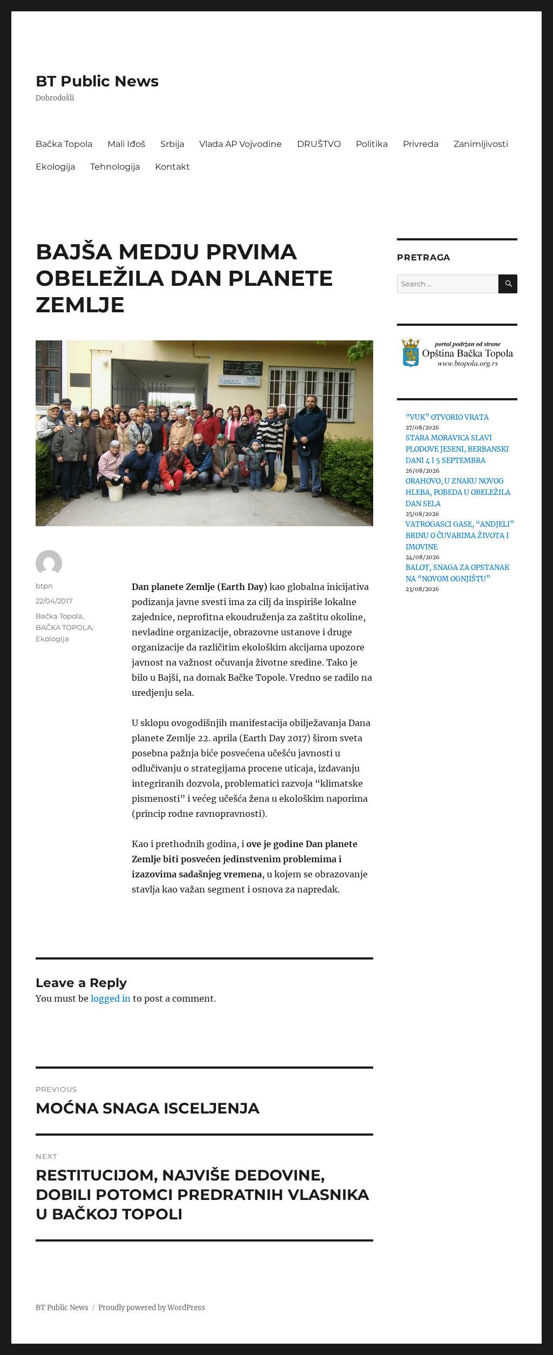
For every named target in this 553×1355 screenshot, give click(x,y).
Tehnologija (115, 167)
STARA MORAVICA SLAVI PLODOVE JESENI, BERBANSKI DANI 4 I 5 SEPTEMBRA (457, 449)
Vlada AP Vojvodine (240, 144)
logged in (111, 998)
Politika (372, 144)
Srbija (172, 144)
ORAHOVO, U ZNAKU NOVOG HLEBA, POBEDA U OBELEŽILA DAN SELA (458, 492)
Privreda (421, 144)
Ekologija (55, 167)
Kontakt (172, 167)
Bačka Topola (64, 144)
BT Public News (97, 81)
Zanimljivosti (481, 144)
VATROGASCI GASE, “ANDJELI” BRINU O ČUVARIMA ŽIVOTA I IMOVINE (460, 536)
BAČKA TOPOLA (64, 627)
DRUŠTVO (319, 144)
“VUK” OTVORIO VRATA (447, 417)
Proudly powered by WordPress (151, 1307)
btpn (44, 585)
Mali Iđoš (126, 144)
